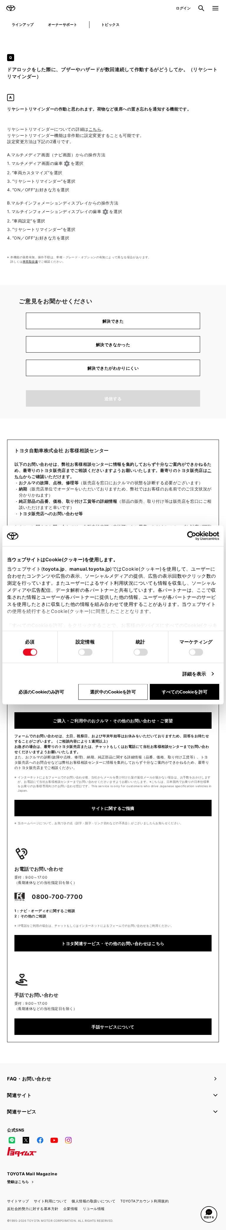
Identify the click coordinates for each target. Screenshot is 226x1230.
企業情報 (70, 1208)
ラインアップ (23, 24)
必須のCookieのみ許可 (41, 691)
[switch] (85, 652)
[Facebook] (40, 1140)
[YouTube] (54, 1140)
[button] (209, 1214)
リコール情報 (94, 1208)
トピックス (110, 24)
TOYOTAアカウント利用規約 (144, 1201)
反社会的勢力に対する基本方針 (33, 1208)
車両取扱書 (30, 261)
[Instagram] (68, 1140)
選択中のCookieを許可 (113, 691)
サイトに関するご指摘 (113, 808)
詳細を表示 (194, 674)
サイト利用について (50, 1201)
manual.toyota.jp (89, 569)
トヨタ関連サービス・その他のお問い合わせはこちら (113, 943)
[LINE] (11, 1140)
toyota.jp (54, 569)
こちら (95, 129)
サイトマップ (18, 1201)
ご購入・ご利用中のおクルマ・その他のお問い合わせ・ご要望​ (113, 720)
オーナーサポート (62, 24)
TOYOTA (10, 8)
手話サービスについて (113, 1026)
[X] (26, 1140)
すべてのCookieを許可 (184, 691)
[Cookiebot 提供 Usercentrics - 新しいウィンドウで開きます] (193, 536)
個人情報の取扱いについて (94, 1201)
